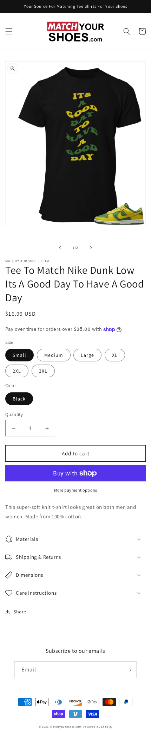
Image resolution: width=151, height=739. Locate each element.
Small (19, 355)
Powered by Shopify (98, 726)
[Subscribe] (129, 670)
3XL (43, 371)
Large (87, 355)
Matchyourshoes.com (66, 726)
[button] (9, 31)
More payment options (75, 490)
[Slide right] (91, 247)
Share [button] (19, 611)
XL (115, 355)
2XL (17, 371)
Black (19, 399)
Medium (53, 355)
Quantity (14, 414)
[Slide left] (60, 247)
